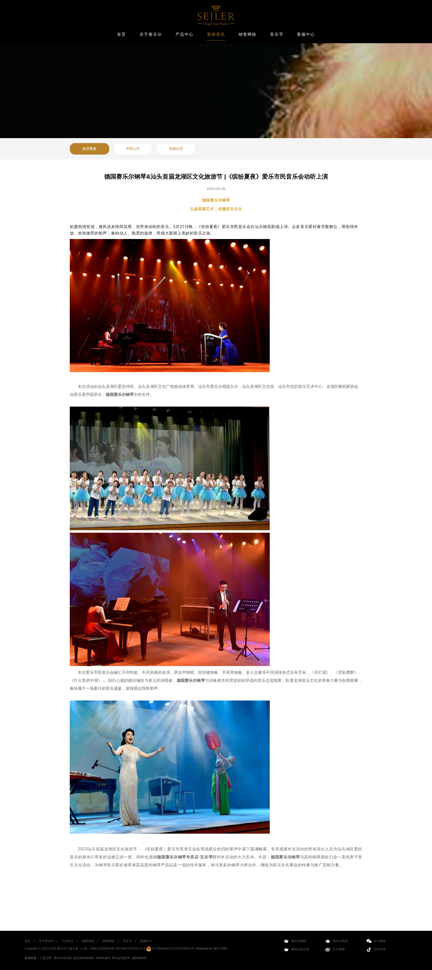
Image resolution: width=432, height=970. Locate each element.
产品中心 (185, 34)
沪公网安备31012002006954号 (172, 948)
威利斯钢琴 (139, 958)
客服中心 (306, 34)
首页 (121, 34)
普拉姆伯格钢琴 (83, 958)
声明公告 (133, 149)
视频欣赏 (176, 149)
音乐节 (277, 34)
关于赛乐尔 (151, 34)
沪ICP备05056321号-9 (130, 948)
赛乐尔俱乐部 (63, 958)
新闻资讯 (216, 34)
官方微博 (339, 949)
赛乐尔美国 (340, 941)
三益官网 (46, 958)
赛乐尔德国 (298, 941)
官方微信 (380, 941)
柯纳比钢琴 (103, 958)
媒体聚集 (89, 149)
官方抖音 (380, 949)
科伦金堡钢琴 (121, 958)
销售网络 (247, 34)
